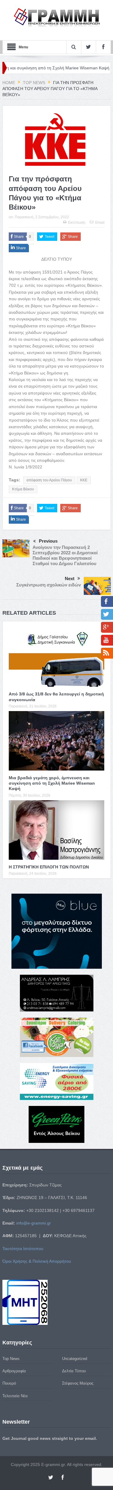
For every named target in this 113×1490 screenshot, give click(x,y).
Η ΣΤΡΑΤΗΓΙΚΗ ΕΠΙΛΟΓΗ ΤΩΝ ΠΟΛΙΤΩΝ (49, 867)
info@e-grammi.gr (33, 1223)
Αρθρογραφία (14, 1371)
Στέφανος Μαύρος (77, 1383)
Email (100, 222)
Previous (48, 541)
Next (69, 578)
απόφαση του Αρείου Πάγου (49, 480)
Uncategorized (74, 1358)
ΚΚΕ (83, 480)
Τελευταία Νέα (15, 1396)
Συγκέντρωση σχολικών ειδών (48, 584)
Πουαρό (9, 1383)
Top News (11, 1358)
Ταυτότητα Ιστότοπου (22, 1248)
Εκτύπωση (76, 222)
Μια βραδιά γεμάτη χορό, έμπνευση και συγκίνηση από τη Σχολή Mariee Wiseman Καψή (52, 783)
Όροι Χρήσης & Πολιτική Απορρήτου (36, 1261)
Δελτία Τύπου (74, 1371)
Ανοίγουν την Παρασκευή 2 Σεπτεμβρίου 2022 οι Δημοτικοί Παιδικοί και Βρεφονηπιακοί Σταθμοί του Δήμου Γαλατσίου (65, 555)
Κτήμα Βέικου (23, 489)
